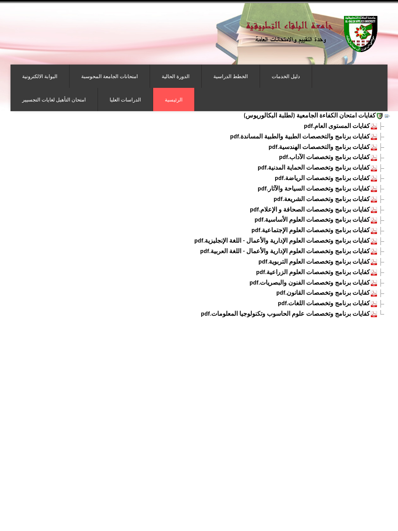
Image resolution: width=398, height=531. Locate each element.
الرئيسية (174, 99)
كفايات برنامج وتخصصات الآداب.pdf (324, 157)
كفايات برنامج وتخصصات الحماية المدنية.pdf (314, 168)
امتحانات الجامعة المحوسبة (109, 76)
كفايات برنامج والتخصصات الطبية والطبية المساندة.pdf (300, 137)
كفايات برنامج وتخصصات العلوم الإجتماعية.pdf (310, 230)
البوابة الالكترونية (40, 76)
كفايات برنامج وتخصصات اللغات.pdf (324, 303)
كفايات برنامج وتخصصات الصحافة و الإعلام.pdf (310, 210)
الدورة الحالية (176, 76)
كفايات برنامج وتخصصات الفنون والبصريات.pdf (310, 283)
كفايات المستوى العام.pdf (337, 126)
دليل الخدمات (286, 76)
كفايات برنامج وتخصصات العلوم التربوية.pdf (314, 262)
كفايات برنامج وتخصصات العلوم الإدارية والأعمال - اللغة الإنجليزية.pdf (282, 241)
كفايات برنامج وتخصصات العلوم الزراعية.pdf (313, 272)
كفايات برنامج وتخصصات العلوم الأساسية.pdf (312, 220)
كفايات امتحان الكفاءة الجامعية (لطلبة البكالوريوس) (310, 116)
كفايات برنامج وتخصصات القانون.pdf (323, 293)
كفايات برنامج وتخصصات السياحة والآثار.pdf (314, 189)
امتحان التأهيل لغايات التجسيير (54, 99)
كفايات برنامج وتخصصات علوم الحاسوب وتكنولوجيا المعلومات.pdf (285, 314)
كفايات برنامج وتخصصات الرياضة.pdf (322, 178)
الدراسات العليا (125, 99)
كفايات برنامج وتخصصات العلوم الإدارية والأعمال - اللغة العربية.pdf (285, 251)
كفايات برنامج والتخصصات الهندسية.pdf (319, 147)
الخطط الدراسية (230, 76)
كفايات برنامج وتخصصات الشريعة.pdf (322, 199)
